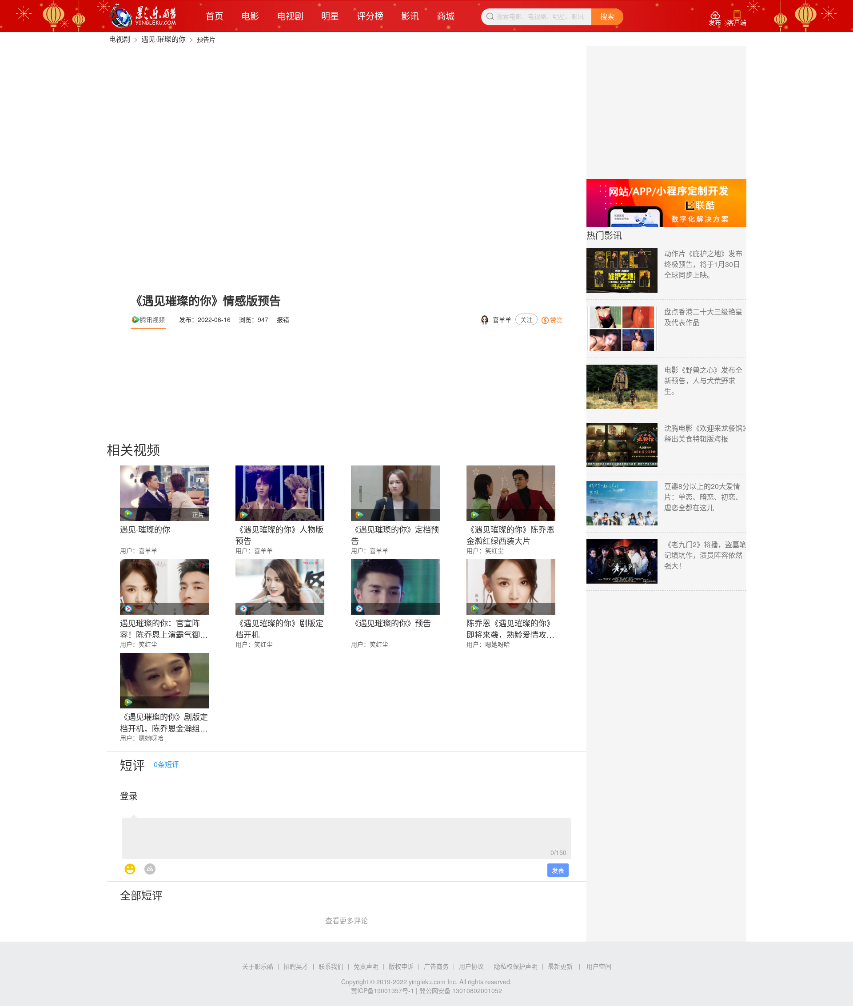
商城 (445, 15)
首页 (214, 15)
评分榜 (370, 15)
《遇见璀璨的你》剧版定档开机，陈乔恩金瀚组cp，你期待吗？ (164, 721)
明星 (330, 15)
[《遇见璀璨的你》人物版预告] (279, 493)
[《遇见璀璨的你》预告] (395, 587)
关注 (526, 319)
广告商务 (436, 966)
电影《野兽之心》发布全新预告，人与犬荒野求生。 (703, 380)
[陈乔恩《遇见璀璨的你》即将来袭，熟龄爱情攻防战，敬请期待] (510, 587)
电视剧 (290, 15)
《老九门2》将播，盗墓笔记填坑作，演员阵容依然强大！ (705, 555)
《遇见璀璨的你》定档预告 (395, 534)
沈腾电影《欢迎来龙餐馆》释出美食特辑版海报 (705, 433)
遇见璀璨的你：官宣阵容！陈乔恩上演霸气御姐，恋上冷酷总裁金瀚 (160, 627)
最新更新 (560, 966)
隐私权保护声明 (516, 966)
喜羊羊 (502, 319)
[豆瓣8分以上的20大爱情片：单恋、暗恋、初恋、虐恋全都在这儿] (622, 503)
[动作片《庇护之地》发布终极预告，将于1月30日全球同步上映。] (622, 270)
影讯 (410, 15)
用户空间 (598, 966)
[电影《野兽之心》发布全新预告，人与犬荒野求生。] (622, 387)
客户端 (737, 18)
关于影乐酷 (257, 966)
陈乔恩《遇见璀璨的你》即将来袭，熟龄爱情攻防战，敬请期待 (510, 627)
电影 (250, 15)
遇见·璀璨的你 (163, 39)
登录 (129, 795)
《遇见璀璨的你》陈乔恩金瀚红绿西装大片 (510, 534)
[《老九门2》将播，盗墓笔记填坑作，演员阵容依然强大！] (622, 561)
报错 (283, 319)
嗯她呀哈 (497, 644)
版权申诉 (401, 966)
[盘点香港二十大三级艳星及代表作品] (622, 328)
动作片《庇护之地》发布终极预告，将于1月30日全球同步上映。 (703, 264)
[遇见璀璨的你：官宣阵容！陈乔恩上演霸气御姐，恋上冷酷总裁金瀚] (164, 587)
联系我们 (331, 966)
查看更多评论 (346, 920)
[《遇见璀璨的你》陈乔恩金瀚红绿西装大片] (510, 493)
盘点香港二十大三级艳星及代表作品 (703, 316)
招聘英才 (295, 966)
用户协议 (471, 966)
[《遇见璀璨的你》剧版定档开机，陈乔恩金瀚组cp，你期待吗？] (164, 680)
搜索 (607, 16)
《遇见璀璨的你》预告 (391, 622)
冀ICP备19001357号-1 (382, 990)
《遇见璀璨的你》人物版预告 (279, 534)
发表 (558, 870)
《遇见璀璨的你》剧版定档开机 (279, 627)
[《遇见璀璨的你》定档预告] (395, 493)
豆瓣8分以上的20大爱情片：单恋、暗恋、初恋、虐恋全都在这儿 (703, 497)
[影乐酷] (143, 16)
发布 (715, 18)
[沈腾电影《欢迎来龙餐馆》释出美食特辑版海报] (622, 445)
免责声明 (366, 966)
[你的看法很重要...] (346, 836)
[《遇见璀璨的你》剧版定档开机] (279, 587)
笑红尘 (494, 550)
